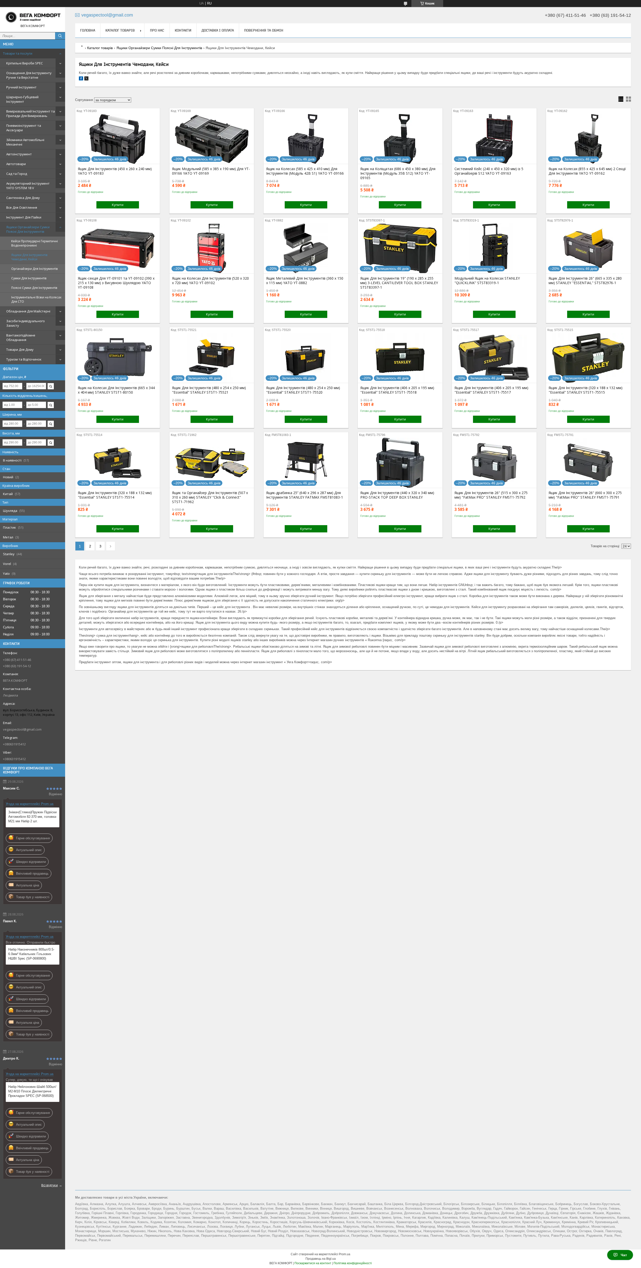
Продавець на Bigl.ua (320, 1258)
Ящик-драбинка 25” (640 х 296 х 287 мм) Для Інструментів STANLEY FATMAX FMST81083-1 (304, 495)
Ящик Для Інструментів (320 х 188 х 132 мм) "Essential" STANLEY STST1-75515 (585, 390)
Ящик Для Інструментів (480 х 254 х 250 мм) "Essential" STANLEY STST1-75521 (209, 390)
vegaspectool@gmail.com (22, 729)
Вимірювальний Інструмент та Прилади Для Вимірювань (30, 113)
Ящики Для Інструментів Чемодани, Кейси (29, 257)
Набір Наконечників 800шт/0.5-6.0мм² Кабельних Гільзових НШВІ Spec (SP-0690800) (31, 954)
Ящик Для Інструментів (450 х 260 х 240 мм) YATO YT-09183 (115, 171)
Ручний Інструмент (21, 87)
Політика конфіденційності (353, 1263)
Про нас (157, 30)
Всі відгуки (49, 1185)
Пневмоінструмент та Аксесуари (23, 127)
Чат (624, 1255)
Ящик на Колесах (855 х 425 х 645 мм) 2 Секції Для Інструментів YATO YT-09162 (587, 171)
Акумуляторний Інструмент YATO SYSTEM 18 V (28, 185)
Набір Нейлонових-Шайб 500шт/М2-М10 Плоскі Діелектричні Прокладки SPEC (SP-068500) (32, 1091)
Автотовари (16, 164)
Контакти (183, 30)
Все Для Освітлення (21, 207)
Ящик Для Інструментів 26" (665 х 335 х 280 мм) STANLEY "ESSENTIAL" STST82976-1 (585, 280)
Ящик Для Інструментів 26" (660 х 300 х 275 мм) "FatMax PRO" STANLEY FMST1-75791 (585, 495)
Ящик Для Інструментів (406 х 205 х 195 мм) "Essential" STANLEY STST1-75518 (397, 390)
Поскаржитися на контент (312, 1263)
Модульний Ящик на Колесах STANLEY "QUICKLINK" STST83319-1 (487, 280)
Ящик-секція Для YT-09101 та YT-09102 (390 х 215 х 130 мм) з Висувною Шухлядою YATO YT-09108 (116, 283)
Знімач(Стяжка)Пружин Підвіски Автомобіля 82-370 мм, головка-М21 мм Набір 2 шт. (32, 816)
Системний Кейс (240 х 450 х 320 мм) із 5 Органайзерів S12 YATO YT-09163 (488, 171)
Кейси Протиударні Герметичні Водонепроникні (34, 243)
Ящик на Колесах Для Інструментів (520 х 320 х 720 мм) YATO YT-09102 (210, 280)
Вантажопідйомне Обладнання (20, 337)
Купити (117, 204)
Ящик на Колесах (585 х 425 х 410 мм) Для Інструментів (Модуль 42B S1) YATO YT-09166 (305, 171)
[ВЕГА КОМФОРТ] (32, 17)
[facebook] (81, 79)
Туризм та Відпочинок (24, 359)
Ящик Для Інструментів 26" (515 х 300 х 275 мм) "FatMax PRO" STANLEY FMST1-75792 (491, 495)
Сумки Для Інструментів (28, 278)
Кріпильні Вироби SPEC (24, 63)
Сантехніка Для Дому (23, 197)
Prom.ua (344, 1254)
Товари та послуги (17, 53)
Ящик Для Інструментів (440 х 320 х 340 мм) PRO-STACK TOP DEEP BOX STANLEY (397, 495)
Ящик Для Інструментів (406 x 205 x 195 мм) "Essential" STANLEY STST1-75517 (491, 390)
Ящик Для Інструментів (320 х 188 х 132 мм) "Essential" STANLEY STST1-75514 (115, 495)
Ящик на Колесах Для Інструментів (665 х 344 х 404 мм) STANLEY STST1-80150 (116, 390)
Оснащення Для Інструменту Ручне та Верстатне (29, 75)
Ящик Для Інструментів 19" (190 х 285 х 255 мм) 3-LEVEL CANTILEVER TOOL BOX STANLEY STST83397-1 (399, 283)
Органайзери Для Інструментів (34, 269)
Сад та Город (16, 173)
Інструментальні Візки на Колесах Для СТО (36, 299)
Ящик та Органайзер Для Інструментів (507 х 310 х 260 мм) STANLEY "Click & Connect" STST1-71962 (210, 497)
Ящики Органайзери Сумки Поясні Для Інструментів (28, 229)
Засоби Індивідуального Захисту (25, 323)
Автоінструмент (19, 154)
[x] (86, 79)
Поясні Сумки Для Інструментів (34, 288)
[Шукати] (60, 36)
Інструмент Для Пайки (23, 217)
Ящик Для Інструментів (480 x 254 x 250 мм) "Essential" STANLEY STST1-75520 (303, 390)
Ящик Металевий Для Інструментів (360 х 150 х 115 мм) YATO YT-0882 (304, 280)
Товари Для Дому (20, 349)
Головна (87, 30)
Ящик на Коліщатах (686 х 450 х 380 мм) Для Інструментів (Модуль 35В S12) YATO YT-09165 (397, 173)
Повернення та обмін (263, 30)
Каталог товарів (120, 30)
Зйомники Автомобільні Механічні (25, 142)
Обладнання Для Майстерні (28, 311)
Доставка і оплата (218, 30)
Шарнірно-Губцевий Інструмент (22, 99)
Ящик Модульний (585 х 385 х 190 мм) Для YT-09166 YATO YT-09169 (211, 171)
